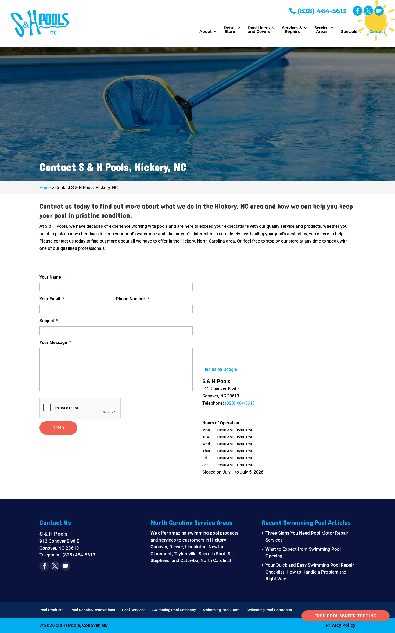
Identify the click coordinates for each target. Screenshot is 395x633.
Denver (176, 546)
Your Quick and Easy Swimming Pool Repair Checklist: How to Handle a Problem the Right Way (309, 571)
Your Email (52, 298)
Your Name (52, 277)
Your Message (55, 342)
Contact (377, 32)
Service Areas (321, 30)
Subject (49, 320)
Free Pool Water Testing (345, 615)
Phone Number (132, 298)
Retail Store (229, 30)
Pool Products (51, 610)
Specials (349, 32)
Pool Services (133, 610)
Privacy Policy (341, 625)
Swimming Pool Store (221, 610)
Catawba (189, 560)
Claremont (161, 553)
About (205, 32)
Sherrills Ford (212, 553)
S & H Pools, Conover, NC (82, 625)
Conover (158, 546)
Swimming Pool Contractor (269, 610)
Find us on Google (219, 369)
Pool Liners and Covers (259, 30)
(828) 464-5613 (321, 11)
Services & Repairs (292, 30)
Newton (216, 546)
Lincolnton (195, 546)
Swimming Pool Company (174, 610)
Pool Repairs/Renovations (92, 610)
